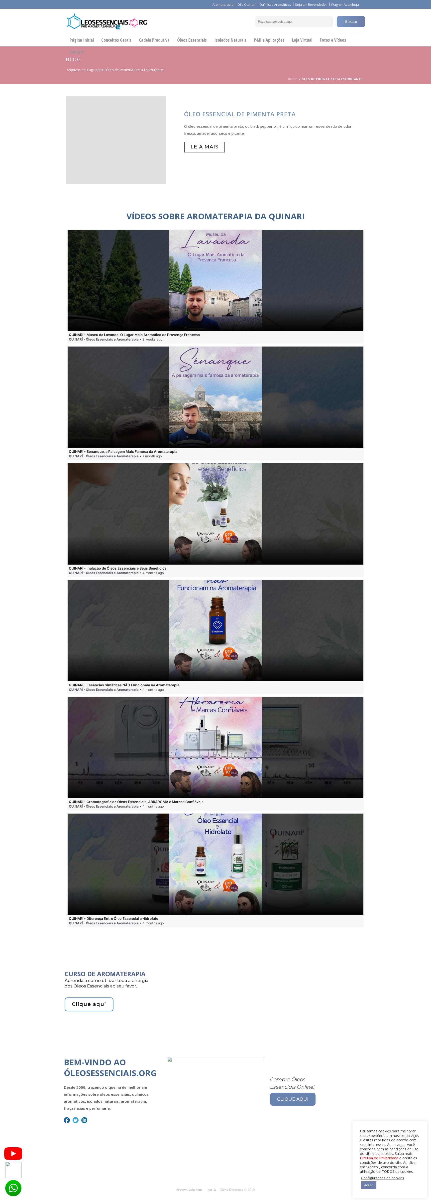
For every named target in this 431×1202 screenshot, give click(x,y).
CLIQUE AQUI (293, 1099)
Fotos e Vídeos (333, 40)
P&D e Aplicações (269, 40)
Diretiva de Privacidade (379, 1157)
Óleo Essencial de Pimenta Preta (240, 114)
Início (293, 79)
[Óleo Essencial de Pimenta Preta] (116, 139)
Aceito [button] (368, 1185)
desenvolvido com (189, 1190)
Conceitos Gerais (116, 40)
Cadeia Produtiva (154, 40)
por (211, 1190)
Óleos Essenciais (192, 40)
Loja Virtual (302, 40)
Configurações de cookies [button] (382, 1178)
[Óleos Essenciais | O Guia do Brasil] (107, 21)
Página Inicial (82, 40)
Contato (77, 52)
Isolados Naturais (230, 40)
